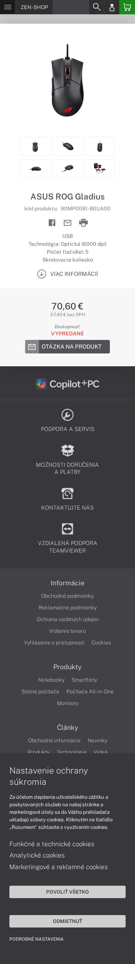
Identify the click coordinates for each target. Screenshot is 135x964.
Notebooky (51, 680)
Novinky (97, 740)
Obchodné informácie (54, 740)
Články (67, 727)
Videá (101, 752)
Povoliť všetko (67, 892)
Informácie (67, 583)
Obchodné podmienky (67, 596)
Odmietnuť (67, 921)
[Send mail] (67, 223)
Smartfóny (84, 680)
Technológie (72, 752)
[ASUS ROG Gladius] (67, 80)
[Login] (111, 7)
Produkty (67, 667)
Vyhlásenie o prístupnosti (54, 643)
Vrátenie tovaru (67, 631)
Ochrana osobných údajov (68, 619)
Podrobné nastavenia (36, 939)
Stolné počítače (40, 691)
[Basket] (127, 7)
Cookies (101, 643)
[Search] (96, 7)
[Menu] (7, 7)
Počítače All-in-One (90, 691)
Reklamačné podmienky (68, 608)
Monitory (67, 703)
